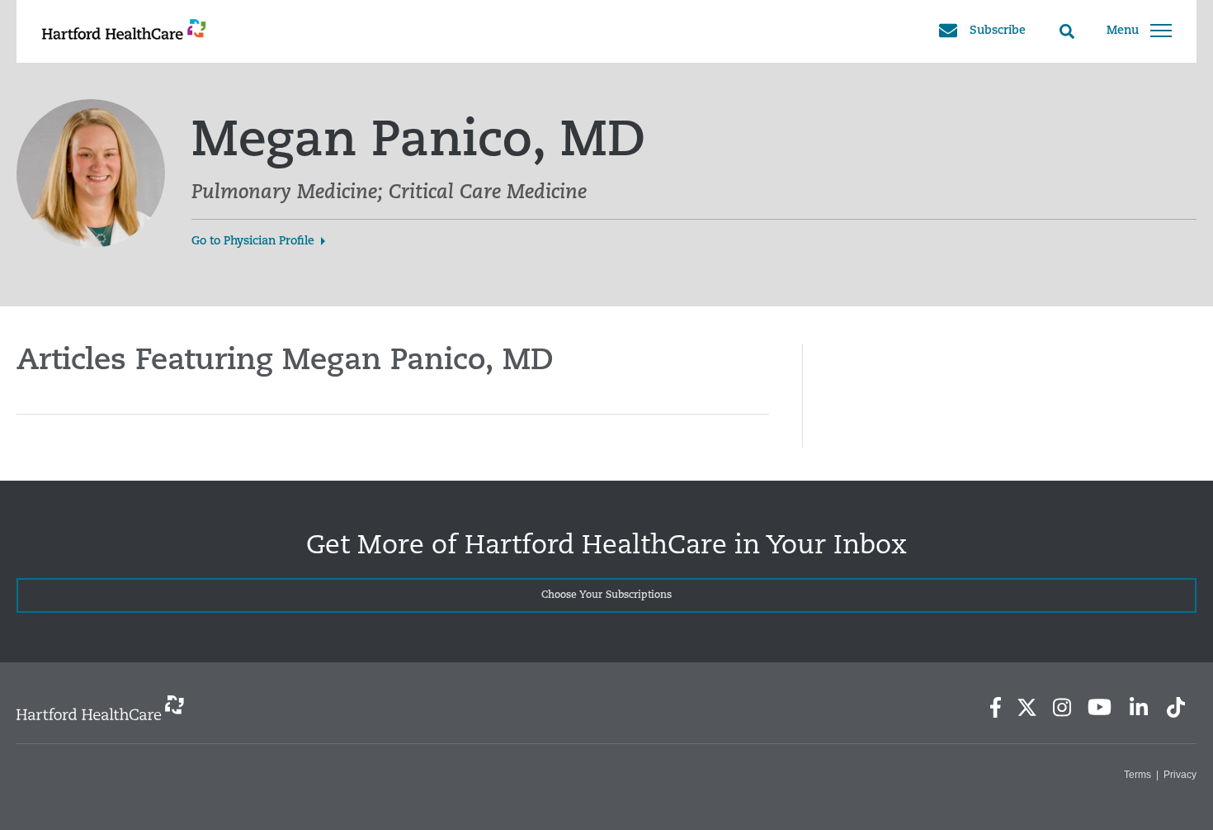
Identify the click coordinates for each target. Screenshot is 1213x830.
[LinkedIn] (1138, 707)
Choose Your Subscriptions (606, 595)
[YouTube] (1100, 707)
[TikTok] (1176, 707)
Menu (1123, 31)
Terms (1137, 774)
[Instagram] (1062, 707)
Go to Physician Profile (252, 241)
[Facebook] (995, 707)
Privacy (1179, 774)
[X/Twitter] (1026, 707)
